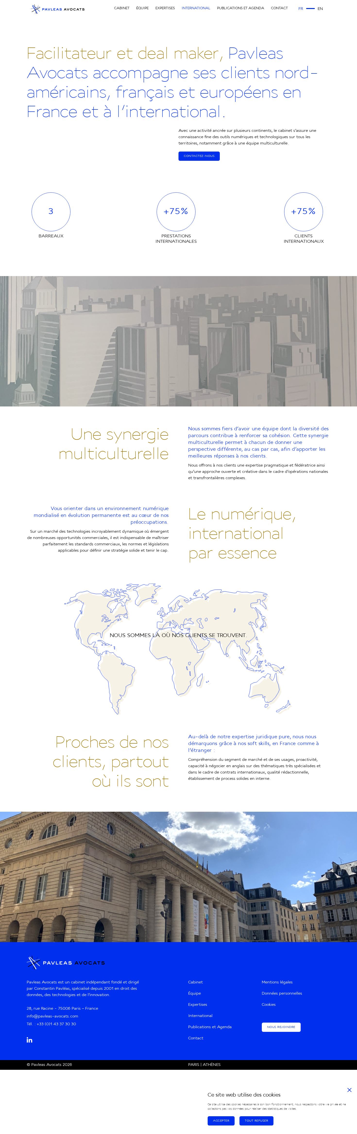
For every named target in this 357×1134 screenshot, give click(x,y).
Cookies (269, 1005)
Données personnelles (282, 994)
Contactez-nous (199, 156)
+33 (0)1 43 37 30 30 (56, 1024)
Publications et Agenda (240, 8)
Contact (279, 8)
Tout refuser (256, 1120)
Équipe (142, 8)
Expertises (165, 8)
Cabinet (121, 8)
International (196, 8)
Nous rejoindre (281, 1027)
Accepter (221, 1120)
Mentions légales (277, 982)
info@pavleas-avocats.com (52, 1016)
